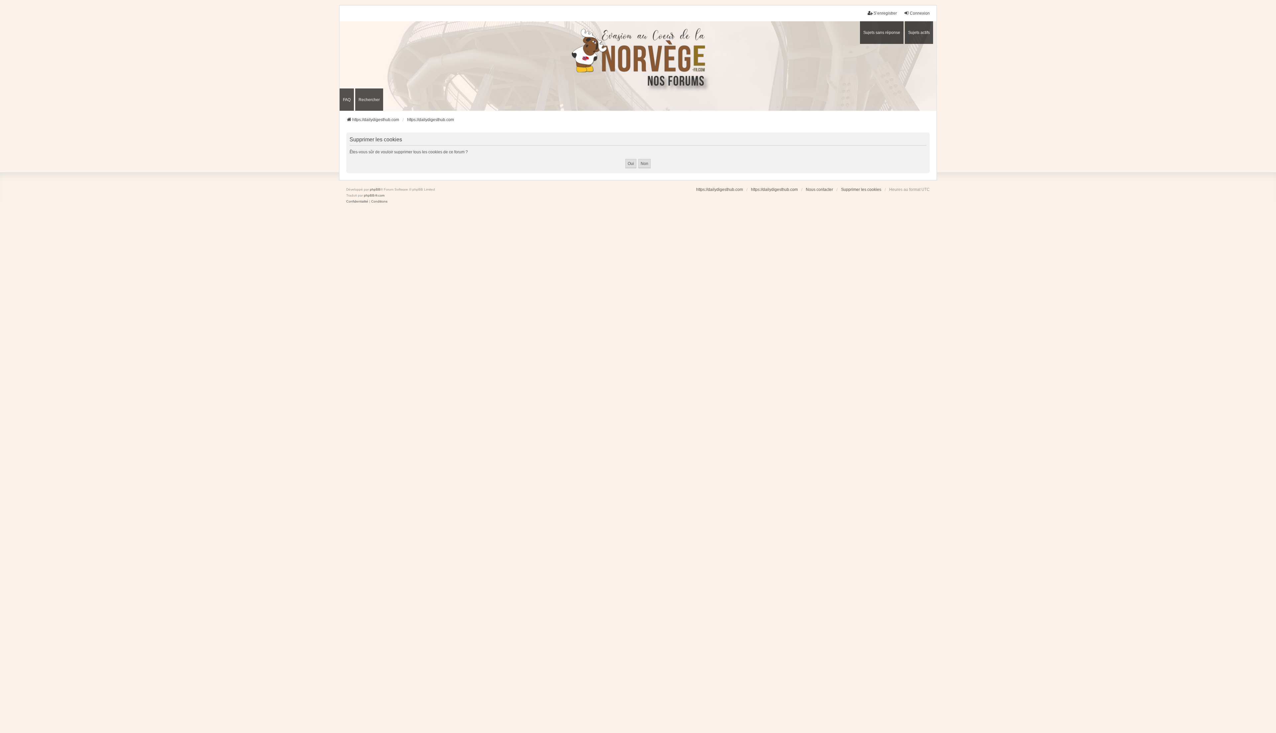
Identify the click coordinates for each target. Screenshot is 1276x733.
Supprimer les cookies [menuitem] (861, 189)
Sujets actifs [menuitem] (919, 32)
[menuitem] (357, 202)
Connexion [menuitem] (920, 13)
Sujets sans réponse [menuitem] (881, 32)
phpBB (375, 189)
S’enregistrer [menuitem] (885, 13)
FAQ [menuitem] (347, 99)
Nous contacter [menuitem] (819, 189)
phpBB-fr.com (374, 195)
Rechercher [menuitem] (369, 99)
